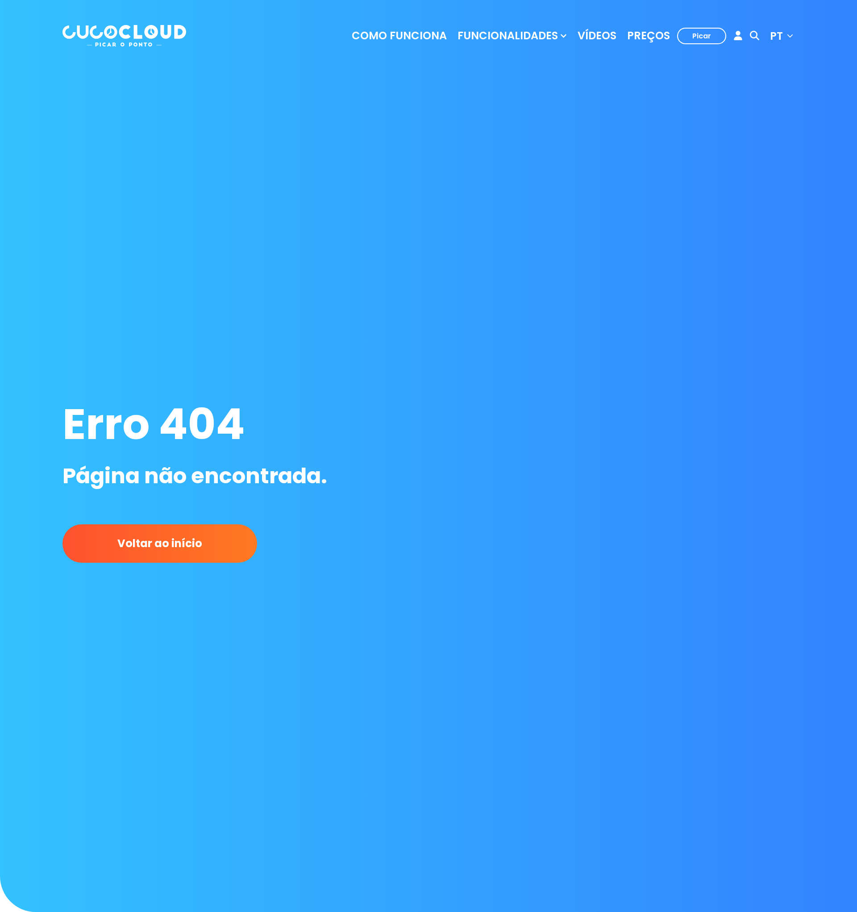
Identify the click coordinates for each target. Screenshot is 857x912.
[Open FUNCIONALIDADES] (563, 36)
